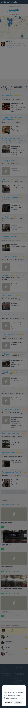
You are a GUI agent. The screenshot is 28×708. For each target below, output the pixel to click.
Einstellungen (8, 702)
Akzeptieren (18, 702)
